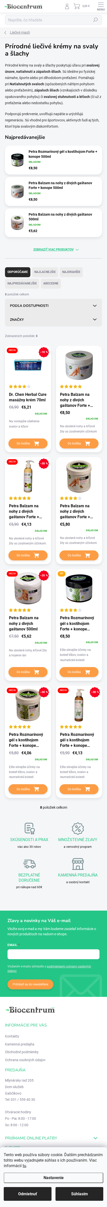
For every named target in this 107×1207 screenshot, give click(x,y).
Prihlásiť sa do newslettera (30, 984)
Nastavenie (54, 1177)
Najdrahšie (71, 272)
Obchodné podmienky (22, 1052)
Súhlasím (79, 1194)
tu (24, 1165)
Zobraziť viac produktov (53, 249)
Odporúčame (17, 272)
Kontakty (12, 1036)
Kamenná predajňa (19, 1044)
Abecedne (50, 283)
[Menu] (101, 6)
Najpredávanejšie (22, 283)
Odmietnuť (27, 1194)
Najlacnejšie (45, 272)
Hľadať (95, 20)
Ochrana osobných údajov (25, 1060)
